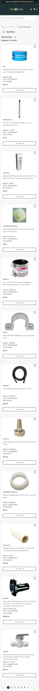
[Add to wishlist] (35, 46)
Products (3, 27)
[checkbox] (3, 32)
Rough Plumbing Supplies (24, 27)
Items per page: (6, 37)
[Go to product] (19, 56)
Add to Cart (21, 90)
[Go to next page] (31, 687)
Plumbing (12, 27)
